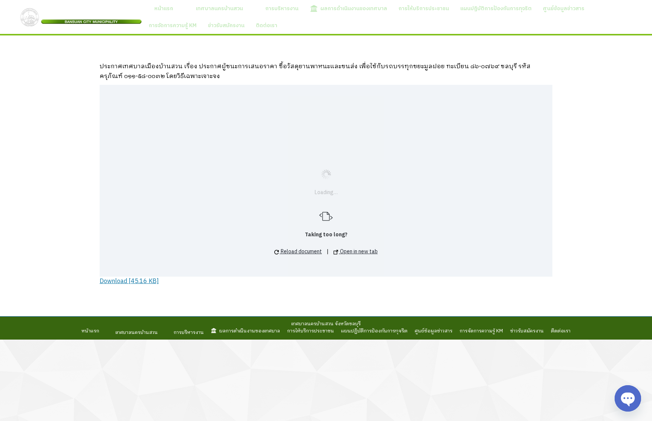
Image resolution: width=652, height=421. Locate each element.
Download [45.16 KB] (129, 281)
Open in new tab (358, 251)
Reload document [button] (301, 251)
